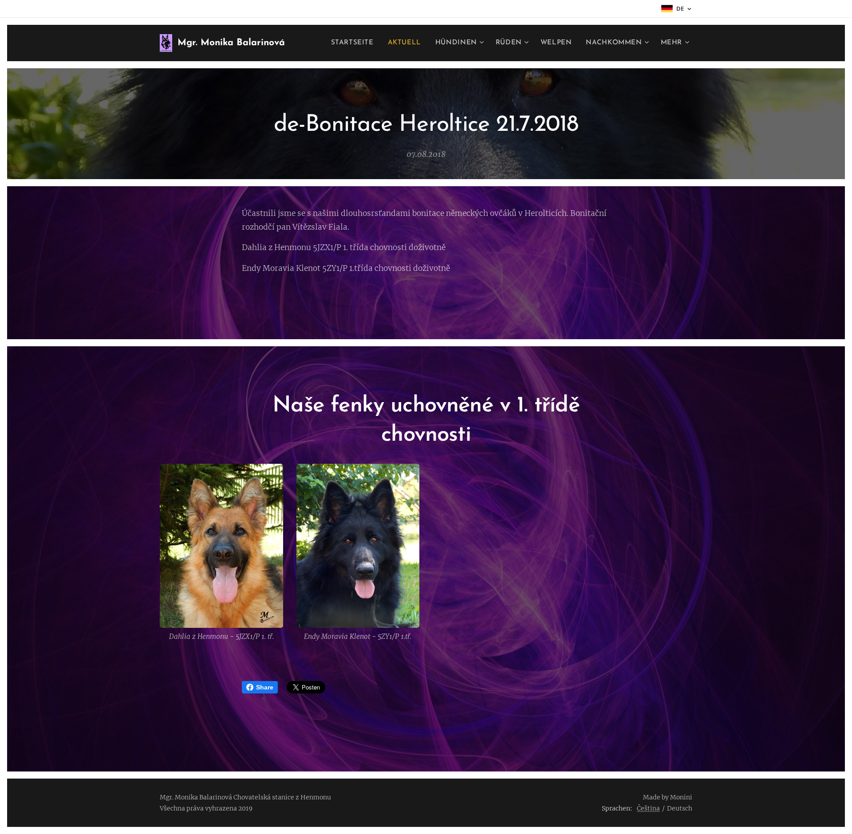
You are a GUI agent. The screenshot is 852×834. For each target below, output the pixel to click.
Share (264, 687)
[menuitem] (355, 43)
